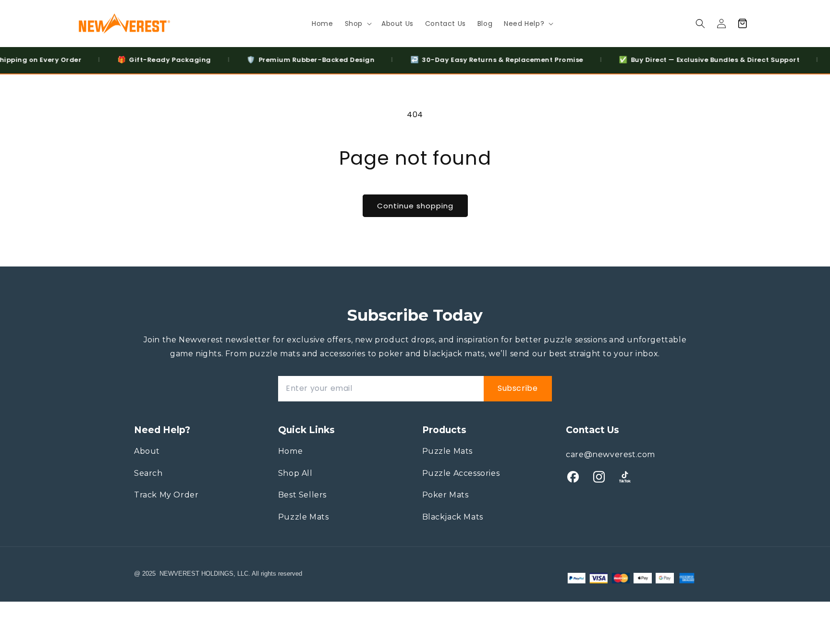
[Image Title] (573, 477)
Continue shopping (415, 206)
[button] (357, 23)
